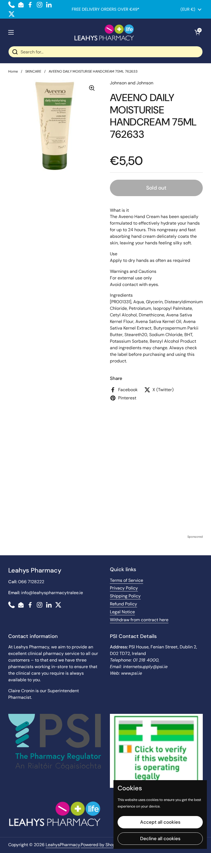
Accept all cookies (160, 822)
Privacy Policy (124, 588)
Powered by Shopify (101, 845)
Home (13, 71)
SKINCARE (33, 71)
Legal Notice (122, 612)
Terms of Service (126, 580)
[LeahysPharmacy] (104, 32)
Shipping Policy (125, 596)
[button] (197, 32)
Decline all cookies (160, 838)
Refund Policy (123, 604)
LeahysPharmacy (63, 845)
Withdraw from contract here (139, 620)
